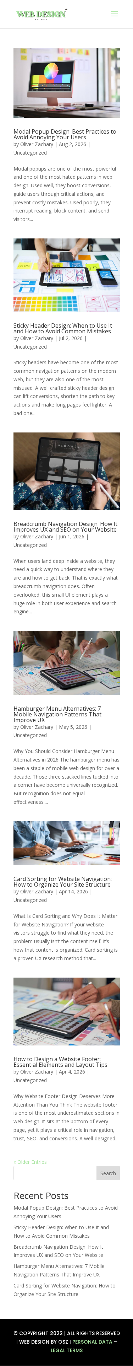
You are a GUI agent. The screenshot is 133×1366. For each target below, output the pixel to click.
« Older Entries (30, 1161)
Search (108, 1173)
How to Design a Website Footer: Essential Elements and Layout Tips (60, 1062)
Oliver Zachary (36, 144)
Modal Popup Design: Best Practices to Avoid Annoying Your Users (64, 134)
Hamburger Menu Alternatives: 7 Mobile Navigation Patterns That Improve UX (57, 714)
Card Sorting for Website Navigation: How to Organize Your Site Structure (62, 881)
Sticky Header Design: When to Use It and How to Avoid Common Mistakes (62, 328)
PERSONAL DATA (92, 1341)
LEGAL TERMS (67, 1350)
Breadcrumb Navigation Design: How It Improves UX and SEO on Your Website (65, 526)
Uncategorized (30, 152)
